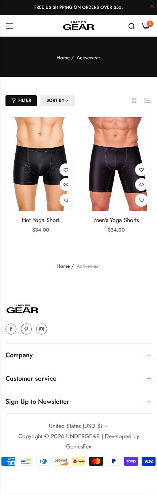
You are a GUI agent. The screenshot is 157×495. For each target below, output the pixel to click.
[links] (12, 329)
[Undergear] (78, 25)
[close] (152, 7)
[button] (66, 169)
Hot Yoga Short (40, 220)
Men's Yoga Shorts (116, 220)
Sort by (55, 101)
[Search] (132, 26)
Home (63, 57)
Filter (24, 100)
